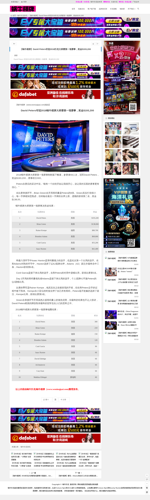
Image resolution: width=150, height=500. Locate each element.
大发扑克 (114, 2)
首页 (73, 9)
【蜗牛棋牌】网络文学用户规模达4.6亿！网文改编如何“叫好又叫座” (128, 336)
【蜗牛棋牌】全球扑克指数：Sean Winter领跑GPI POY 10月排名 (127, 325)
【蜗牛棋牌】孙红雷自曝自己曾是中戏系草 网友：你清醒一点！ (128, 293)
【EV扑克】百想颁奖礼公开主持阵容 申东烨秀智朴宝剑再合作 (44, 466)
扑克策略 (113, 9)
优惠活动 (81, 9)
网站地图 (80, 484)
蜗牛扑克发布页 (96, 2)
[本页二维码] (147, 492)
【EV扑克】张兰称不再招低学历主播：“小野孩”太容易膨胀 (21, 466)
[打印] (93, 43)
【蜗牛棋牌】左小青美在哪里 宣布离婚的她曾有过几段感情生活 (128, 303)
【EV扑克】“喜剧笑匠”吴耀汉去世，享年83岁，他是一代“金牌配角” (89, 466)
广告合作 (136, 2)
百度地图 (87, 484)
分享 (64, 400)
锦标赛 (122, 9)
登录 (25, 2)
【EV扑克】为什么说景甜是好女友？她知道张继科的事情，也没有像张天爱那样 (66, 466)
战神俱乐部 (103, 9)
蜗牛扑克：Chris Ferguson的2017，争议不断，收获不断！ (128, 314)
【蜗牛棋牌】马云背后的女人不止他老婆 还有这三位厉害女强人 (128, 282)
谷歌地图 (95, 484)
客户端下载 (92, 9)
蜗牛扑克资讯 (22, 15)
